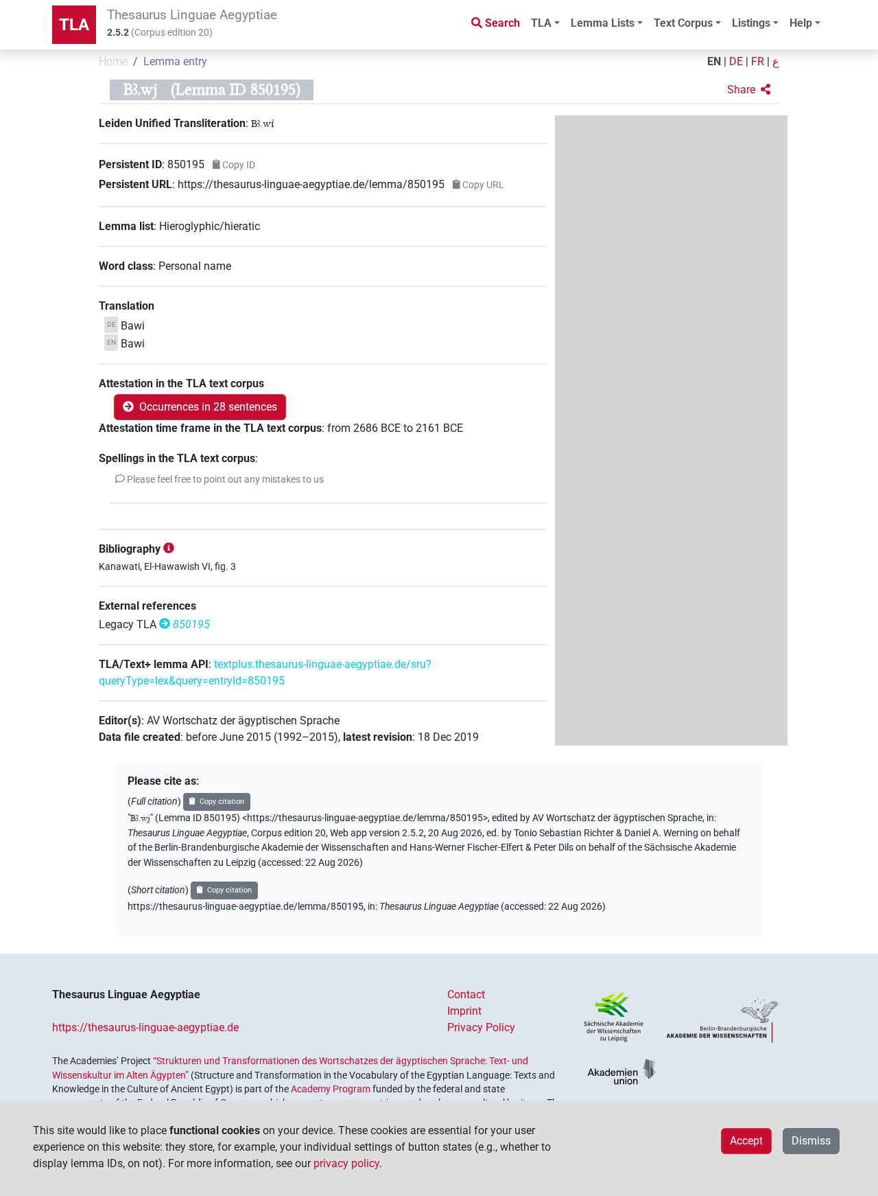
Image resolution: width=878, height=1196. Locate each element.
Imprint (464, 1010)
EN (714, 61)
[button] (748, 90)
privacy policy (346, 1163)
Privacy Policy (481, 1027)
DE (736, 61)
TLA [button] (541, 23)
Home (113, 61)
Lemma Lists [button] (602, 23)
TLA (74, 24)
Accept (746, 1140)
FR (757, 61)
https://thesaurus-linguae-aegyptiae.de (145, 1027)
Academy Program (330, 1088)
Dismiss (811, 1140)
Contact (466, 994)
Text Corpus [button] (683, 23)
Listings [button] (751, 23)
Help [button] (801, 23)
